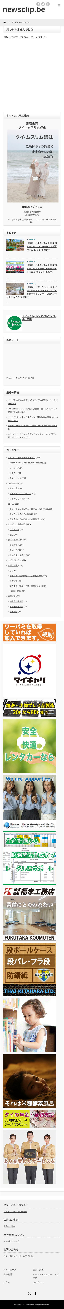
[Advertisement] (32, 76)
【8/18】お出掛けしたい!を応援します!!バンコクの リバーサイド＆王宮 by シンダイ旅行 (42, 268)
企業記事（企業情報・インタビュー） (26, 576)
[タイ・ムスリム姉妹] (32, 201)
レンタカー (14, 529)
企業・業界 (13, 565)
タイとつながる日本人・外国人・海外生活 (28, 509)
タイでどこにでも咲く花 (20, 493)
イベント (13, 468)
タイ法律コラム (15, 560)
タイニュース (14, 540)
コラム (11, 504)
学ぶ (12, 535)
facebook (48, 4)
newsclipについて (11, 1241)
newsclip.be (29, 1304)
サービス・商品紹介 (17, 524)
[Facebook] (35, 1293)
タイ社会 (13, 550)
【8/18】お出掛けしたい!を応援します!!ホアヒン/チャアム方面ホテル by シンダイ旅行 (42, 246)
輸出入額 (13, 611)
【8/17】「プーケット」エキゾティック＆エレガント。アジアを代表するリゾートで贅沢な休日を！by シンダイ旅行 (31, 292)
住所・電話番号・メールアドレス (18, 1256)
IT (10, 571)
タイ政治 (13, 545)
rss (38, 4)
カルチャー (13, 483)
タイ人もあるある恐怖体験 (21, 514)
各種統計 (12, 596)
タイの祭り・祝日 (17, 499)
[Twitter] (29, 1293)
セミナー (13, 473)
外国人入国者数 (16, 601)
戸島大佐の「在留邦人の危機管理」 (25, 519)
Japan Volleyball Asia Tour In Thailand (26, 463)
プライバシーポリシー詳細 (15, 1211)
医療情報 (13, 581)
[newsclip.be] (24, 9)
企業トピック (15, 478)
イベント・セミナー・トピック (21, 457)
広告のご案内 (9, 1226)
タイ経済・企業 (16, 555)
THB (22, 378)
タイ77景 (14, 488)
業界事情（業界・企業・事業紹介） (25, 586)
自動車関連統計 (16, 606)
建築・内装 (16, 591)
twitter (43, 4)
